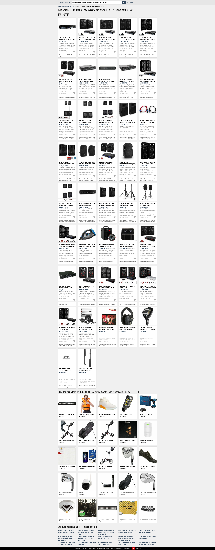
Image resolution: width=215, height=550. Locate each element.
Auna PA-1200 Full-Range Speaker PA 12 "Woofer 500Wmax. (86, 538)
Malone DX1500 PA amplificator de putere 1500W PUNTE (67, 39)
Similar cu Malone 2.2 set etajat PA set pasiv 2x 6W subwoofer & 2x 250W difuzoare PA (66, 139)
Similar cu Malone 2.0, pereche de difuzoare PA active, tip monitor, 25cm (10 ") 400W (86, 180)
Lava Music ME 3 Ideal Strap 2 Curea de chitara (86, 370)
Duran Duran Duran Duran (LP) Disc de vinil (107, 328)
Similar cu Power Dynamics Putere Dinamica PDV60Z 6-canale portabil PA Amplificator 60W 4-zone (87, 222)
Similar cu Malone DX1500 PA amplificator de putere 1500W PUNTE (67, 55)
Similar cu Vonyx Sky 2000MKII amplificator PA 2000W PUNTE (126, 96)
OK (133, 548)
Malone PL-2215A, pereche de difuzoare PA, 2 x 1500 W (66, 163)
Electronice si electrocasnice (66, 6)
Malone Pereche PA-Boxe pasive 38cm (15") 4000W (66, 531)
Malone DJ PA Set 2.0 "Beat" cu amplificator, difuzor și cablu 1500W (127, 39)
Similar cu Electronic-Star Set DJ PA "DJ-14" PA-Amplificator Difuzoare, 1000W (127, 304)
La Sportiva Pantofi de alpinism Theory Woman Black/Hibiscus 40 (126, 538)
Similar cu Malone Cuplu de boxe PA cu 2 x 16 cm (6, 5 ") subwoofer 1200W (148, 180)
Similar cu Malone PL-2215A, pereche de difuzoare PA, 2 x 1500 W (67, 179)
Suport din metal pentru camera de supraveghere (65, 370)
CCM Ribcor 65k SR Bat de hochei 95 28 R (147, 537)
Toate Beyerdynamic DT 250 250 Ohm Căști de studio (127, 345)
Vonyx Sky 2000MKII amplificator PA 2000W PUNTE (127, 81)
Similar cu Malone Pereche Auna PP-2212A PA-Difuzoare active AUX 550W (107, 222)
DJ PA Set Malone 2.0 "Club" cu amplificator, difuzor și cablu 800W (107, 39)
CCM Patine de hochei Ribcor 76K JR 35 (105, 537)
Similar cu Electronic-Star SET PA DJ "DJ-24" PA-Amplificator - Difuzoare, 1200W (67, 346)
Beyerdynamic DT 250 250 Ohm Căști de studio (127, 328)
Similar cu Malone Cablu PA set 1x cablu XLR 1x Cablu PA (147, 138)
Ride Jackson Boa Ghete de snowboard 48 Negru (127, 531)
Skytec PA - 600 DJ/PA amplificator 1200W (65, 287)
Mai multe (138, 548)
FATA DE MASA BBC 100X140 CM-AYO (105, 543)
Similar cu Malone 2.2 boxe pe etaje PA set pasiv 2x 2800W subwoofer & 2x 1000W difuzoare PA (107, 139)
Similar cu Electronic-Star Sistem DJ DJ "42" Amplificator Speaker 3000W (67, 262)
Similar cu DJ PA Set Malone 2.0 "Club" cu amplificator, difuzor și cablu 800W (106, 56)
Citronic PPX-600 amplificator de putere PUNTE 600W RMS (107, 81)
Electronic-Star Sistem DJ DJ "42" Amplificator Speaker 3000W (67, 246)
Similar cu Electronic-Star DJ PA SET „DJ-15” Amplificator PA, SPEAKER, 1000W (148, 304)
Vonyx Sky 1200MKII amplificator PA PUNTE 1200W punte (86, 81)
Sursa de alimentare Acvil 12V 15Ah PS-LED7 (147, 531)
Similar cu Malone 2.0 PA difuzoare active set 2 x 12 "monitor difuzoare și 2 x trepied (147, 222)
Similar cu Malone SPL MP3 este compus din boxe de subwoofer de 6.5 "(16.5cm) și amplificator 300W (107, 180)
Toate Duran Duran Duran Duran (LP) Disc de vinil (107, 345)
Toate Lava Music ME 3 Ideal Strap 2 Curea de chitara (87, 386)
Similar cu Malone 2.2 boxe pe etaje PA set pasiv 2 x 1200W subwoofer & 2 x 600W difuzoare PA (67, 222)
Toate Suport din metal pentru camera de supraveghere (65, 386)
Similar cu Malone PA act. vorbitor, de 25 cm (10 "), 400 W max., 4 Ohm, (127, 179)
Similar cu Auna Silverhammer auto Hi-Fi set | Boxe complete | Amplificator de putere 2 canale (87, 346)
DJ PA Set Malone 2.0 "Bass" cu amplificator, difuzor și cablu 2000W (148, 39)
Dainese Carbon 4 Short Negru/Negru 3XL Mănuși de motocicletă (107, 532)
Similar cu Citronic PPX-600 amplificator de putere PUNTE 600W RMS (107, 97)
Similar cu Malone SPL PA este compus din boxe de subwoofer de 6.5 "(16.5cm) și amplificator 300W (66, 97)
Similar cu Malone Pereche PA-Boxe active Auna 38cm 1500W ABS (127, 138)
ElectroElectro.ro (64, 2)
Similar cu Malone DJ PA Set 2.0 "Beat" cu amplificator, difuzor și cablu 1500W (127, 56)
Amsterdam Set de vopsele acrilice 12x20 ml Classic (147, 543)
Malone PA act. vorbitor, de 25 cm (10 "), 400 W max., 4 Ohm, (128, 163)
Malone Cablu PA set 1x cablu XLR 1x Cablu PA (147, 121)
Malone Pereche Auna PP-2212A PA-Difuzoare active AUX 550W (106, 205)
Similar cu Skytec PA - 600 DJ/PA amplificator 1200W (66, 303)
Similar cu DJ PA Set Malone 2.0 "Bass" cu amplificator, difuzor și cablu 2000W (147, 56)
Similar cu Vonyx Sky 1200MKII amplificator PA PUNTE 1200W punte (87, 96)
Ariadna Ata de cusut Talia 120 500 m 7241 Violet (66, 543)
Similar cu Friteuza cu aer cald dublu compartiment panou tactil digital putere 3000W (128, 263)
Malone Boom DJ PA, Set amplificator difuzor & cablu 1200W (87, 39)
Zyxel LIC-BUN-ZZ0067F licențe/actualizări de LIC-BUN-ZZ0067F (66, 538)
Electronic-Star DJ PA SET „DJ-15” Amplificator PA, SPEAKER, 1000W (148, 287)
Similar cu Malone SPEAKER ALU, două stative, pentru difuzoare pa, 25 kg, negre (128, 222)
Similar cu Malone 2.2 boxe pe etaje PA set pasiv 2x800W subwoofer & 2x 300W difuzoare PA (87, 139)
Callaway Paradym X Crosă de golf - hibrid (147, 328)
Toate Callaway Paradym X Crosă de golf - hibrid (147, 345)
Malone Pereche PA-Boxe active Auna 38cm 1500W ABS (127, 122)
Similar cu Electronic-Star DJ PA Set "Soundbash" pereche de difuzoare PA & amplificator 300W (87, 304)
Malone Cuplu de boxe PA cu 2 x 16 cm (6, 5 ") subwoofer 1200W (147, 163)
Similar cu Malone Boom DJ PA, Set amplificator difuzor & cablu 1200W (87, 55)
